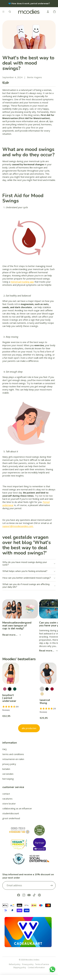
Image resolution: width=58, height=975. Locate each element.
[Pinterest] (39, 895)
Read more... (10, 634)
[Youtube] (29, 895)
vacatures (7, 798)
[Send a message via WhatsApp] (52, 969)
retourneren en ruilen (13, 759)
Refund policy (14, 964)
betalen (6, 768)
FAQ (4, 749)
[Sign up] (51, 885)
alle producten (29, 728)
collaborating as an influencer (17, 808)
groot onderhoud (11, 818)
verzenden (7, 773)
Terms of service (42, 964)
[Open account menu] (48, 11)
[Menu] (3, 11)
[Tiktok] (34, 895)
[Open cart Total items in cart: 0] (54, 11)
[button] (10, 708)
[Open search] (10, 11)
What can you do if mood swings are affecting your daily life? (26, 586)
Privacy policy (27, 964)
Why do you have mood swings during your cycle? (24, 564)
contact (6, 793)
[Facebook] (18, 895)
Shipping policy (19, 967)
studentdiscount (10, 813)
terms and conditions (13, 754)
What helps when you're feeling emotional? (24, 571)
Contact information (36, 967)
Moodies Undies (32, 959)
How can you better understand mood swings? (26, 578)
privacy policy (9, 763)
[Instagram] (24, 895)
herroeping (8, 778)
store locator (9, 803)
